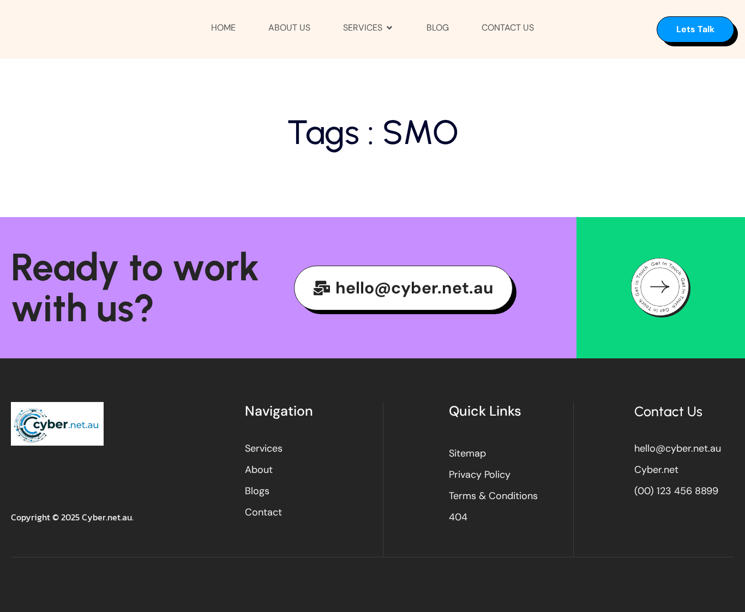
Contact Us (508, 27)
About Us (289, 27)
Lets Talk (695, 29)
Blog (437, 27)
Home (223, 27)
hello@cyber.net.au (414, 287)
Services (362, 27)
